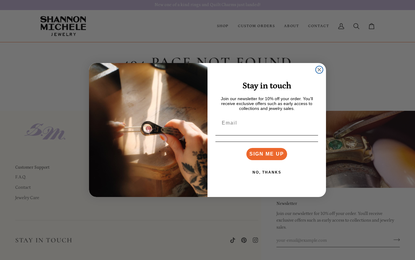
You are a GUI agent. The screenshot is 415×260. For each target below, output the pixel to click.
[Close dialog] (319, 69)
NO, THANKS (266, 172)
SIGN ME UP (266, 153)
